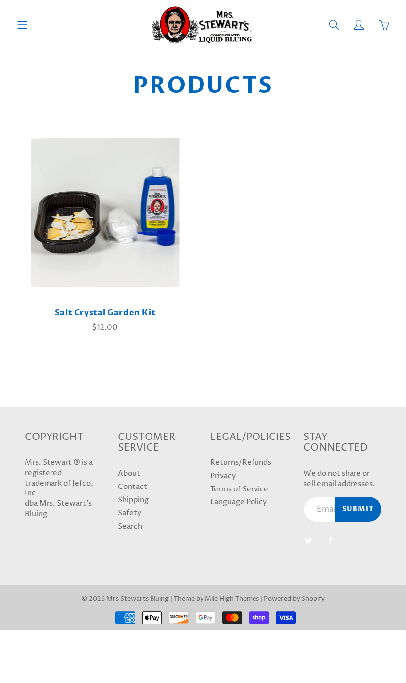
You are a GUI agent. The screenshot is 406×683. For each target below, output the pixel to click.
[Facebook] (331, 540)
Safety (129, 513)
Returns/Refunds (240, 463)
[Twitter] (308, 540)
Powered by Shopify (294, 598)
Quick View (105, 212)
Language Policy (238, 502)
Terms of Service (239, 489)
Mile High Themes (232, 598)
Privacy (223, 476)
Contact (132, 487)
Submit (358, 509)
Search (130, 527)
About (129, 474)
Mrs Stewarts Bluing (137, 598)
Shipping (133, 500)
